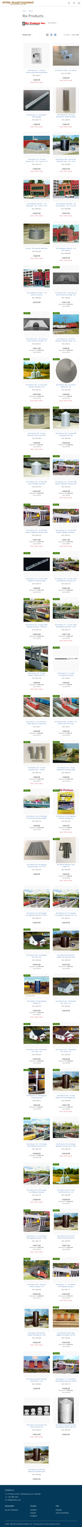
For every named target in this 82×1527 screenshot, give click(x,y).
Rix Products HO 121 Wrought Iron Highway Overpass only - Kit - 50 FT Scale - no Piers (66, 915)
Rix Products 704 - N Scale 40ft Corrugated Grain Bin (66, 434)
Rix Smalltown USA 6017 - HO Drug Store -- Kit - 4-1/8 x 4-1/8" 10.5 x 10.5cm (36, 206)
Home (24, 11)
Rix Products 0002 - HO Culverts (65, 70)
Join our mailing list (11, 1510)
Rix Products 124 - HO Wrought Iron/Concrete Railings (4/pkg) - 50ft (36, 818)
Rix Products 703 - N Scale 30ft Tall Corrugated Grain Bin (36, 483)
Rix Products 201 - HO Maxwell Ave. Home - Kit (66, 1002)
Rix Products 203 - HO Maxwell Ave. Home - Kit (36, 1050)
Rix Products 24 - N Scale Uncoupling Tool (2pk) (66, 674)
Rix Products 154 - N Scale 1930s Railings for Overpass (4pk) (37, 580)
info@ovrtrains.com (14, 1500)
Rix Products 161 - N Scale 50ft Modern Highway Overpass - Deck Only (66, 532)
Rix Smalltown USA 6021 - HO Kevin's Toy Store (36, 294)
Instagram (33, 1516)
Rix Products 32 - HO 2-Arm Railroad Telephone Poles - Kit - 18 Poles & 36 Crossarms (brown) (66, 341)
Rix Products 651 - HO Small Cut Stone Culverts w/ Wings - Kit (36, 340)
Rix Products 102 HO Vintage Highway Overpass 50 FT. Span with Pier (66, 1146)
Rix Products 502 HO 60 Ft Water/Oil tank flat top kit (36, 1470)
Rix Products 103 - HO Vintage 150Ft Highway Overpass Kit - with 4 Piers (37, 1146)
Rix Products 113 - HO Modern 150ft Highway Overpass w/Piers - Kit (66, 1381)
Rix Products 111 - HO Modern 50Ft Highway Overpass (66, 1285)
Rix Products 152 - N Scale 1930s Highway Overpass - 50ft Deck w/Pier (37, 627)
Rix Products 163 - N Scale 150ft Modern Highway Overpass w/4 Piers (65, 484)
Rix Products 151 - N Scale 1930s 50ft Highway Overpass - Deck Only (66, 627)
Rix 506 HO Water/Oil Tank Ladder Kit (66, 866)
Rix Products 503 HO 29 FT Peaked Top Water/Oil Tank (66, 956)
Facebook (33, 1510)
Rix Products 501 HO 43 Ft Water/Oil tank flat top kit (65, 1237)
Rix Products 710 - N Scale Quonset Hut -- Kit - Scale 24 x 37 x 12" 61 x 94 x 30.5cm (37, 161)
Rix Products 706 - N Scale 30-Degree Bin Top (66, 386)
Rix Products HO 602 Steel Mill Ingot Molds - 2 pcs (36, 1380)
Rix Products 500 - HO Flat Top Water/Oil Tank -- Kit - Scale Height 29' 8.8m (66, 161)
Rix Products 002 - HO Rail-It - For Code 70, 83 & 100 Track (66, 723)
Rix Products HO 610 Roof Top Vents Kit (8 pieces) (37, 1426)
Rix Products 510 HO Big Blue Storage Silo (36, 1002)
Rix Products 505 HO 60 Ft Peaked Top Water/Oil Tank (37, 1334)
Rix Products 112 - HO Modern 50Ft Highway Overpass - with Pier (36, 1238)
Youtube (33, 1513)
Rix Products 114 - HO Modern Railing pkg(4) (36, 116)
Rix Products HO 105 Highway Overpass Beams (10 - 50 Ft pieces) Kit (36, 867)
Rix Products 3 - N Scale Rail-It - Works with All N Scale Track (36, 723)
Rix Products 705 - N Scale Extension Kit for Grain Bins (36, 434)
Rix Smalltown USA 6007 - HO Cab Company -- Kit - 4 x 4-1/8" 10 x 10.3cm (66, 206)
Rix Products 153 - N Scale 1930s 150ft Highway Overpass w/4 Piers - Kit (66, 581)
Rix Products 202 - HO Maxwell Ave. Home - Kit (66, 1050)
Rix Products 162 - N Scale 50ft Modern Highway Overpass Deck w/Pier (37, 532)
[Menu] (79, 3)
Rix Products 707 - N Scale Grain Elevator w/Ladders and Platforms (36, 387)
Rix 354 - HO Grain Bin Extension (37, 248)
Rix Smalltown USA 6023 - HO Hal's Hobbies (66, 249)
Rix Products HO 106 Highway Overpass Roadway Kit (66, 817)
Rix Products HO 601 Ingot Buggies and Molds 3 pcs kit (65, 1334)
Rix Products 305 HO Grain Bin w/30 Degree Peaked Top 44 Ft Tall (66, 1427)
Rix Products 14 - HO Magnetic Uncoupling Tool (36, 1097)
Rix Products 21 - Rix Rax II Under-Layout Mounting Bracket (36, 71)
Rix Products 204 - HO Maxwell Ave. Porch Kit (36, 956)
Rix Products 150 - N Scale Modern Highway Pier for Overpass (36, 675)
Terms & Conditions (62, 1513)
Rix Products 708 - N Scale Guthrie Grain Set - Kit (66, 1191)
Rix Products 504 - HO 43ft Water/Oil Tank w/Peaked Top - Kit (66, 1098)
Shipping (59, 1510)
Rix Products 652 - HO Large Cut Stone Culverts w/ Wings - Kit (65, 294)
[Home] (17, 3)
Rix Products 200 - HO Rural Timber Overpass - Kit (36, 1285)
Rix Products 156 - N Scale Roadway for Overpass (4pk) (66, 769)
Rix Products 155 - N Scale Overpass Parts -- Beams (36, 769)
